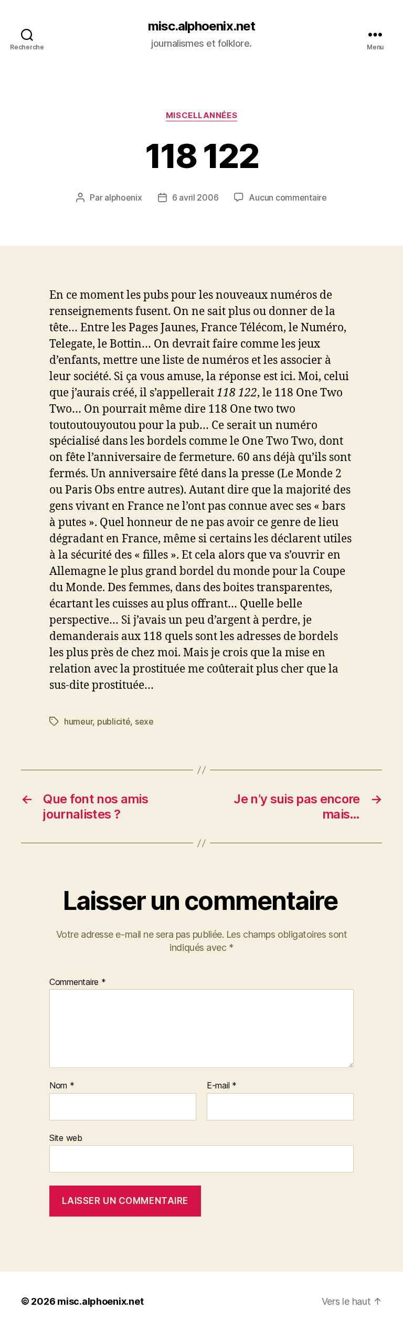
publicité (114, 721)
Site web (65, 1138)
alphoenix (123, 197)
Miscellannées (201, 115)
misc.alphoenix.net (201, 26)
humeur (78, 721)
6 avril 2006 (195, 197)
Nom (62, 1086)
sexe (144, 721)
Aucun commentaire (287, 197)
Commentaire (77, 982)
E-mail (222, 1086)
